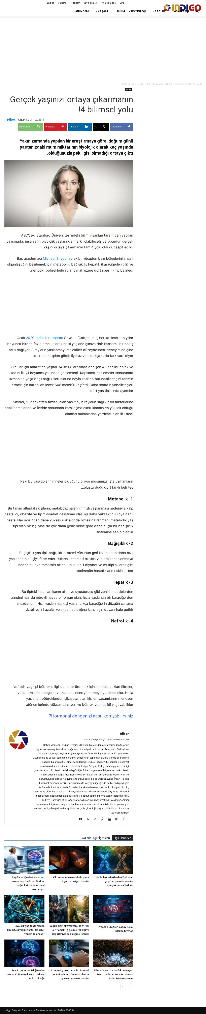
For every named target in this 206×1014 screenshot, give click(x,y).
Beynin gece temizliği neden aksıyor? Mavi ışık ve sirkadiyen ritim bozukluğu (25, 974)
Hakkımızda (110, 2)
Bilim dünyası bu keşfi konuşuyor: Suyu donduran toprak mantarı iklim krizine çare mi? (113, 974)
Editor (11, 119)
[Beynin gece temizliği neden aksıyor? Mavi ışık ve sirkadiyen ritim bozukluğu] (24, 953)
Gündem (82, 11)
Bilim (121, 11)
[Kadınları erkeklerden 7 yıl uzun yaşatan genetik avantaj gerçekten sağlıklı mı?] (113, 860)
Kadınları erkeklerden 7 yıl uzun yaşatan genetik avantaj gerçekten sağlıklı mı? (114, 881)
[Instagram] (118, 819)
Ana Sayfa (128, 84)
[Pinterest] (103, 819)
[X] (89, 819)
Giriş (121, 2)
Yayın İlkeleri (90, 2)
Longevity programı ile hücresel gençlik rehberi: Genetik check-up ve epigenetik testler (70, 974)
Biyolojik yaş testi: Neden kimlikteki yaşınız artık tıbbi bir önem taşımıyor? (25, 929)
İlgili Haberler (123, 838)
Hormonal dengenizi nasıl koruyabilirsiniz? (91, 715)
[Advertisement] (103, 49)
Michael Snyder (55, 258)
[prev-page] (129, 986)
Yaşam (103, 11)
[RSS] (96, 819)
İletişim (62, 2)
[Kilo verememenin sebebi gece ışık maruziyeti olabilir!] (69, 860)
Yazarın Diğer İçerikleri (95, 838)
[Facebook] (125, 819)
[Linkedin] (111, 819)
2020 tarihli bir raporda (44, 338)
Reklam (76, 2)
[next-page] (122, 986)
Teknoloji (138, 11)
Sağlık (160, 11)
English (51, 2)
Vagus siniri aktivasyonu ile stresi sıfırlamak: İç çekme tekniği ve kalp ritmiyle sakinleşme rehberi (69, 929)
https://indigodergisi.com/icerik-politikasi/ (106, 739)
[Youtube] (82, 819)
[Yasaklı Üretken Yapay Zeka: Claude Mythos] (113, 909)
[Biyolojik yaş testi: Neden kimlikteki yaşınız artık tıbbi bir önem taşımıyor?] (24, 909)
